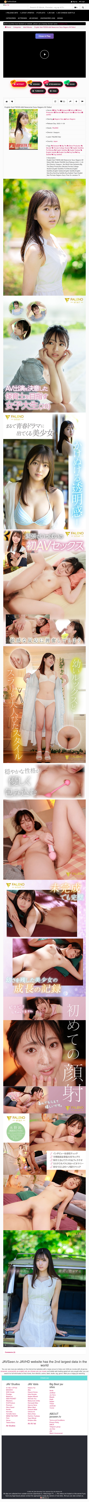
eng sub (72, 152)
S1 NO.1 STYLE (11, 1388)
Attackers (9, 1401)
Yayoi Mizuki (32, 1418)
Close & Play (44, 36)
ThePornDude (11, 1)
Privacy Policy (54, 1422)
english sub (62, 152)
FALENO (55, 128)
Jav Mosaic (33, 18)
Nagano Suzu (59, 119)
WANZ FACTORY (12, 1416)
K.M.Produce (10, 1403)
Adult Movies (27, 27)
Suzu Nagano (70, 119)
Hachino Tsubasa (34, 1416)
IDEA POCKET (11, 1398)
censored (4, 1371)
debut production (74, 146)
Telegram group (54, 1427)
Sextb (51, 1390)
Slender (58, 112)
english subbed (74, 150)
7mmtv (51, 1408)
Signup (74, 1)
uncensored (12, 1371)
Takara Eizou (10, 1422)
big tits (64, 146)
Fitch (7, 1418)
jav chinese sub (33, 1371)
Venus (8, 1420)
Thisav (51, 1403)
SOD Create (10, 1392)
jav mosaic (43, 1371)
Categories (11, 18)
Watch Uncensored (56, 1433)
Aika (29, 1390)
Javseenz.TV (62, 24)
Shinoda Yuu (32, 1398)
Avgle (51, 1399)
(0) (63, 101)
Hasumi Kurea (33, 1392)
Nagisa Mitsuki (33, 1396)
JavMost (52, 1393)
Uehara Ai (31, 1411)
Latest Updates (27, 13)
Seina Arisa (32, 1414)
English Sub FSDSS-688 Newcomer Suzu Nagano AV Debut (55, 27)
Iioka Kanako (32, 1394)
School (72, 110)
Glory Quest (10, 1407)
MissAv (60, 18)
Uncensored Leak (47, 18)
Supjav (51, 1401)
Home (8, 27)
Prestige (9, 1394)
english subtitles (61, 150)
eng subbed (57, 154)
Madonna (9, 1396)
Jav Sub (51, 13)
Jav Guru (77, 112)
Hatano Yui (31, 1388)
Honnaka (9, 1411)
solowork (56, 146)
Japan (55, 141)
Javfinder (52, 1406)
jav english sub (22, 1371)
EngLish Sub (67, 112)
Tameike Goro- (11, 1414)
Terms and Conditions (57, 1420)
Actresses (22, 18)
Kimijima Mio (32, 1420)
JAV (50, 1431)
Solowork (64, 110)
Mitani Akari (32, 1407)
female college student (61, 148)
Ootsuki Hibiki (32, 1409)
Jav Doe (52, 1429)
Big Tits (56, 110)
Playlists (41, 13)
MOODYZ (9, 1390)
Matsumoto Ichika (34, 1401)
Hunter (8, 1409)
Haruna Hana (32, 1405)
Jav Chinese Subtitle (66, 13)
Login (83, 1)
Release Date (12, 13)
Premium (9, 1405)
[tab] (10, 1352)
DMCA (51, 1424)
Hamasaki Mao (33, 1403)
